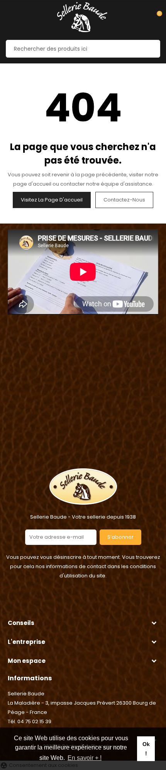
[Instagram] (92, 603)
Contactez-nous (124, 199)
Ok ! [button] (146, 748)
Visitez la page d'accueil (52, 199)
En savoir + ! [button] (85, 758)
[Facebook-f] (73, 603)
